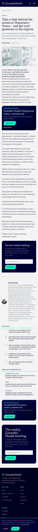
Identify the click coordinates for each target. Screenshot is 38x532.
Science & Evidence (7, 493)
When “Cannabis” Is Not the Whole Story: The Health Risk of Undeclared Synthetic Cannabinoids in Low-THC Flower (22, 347)
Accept (15, 528)
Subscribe (10, 267)
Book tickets (7, 127)
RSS (3, 517)
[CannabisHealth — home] (12, 3)
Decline (5, 528)
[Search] (30, 3)
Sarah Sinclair (6, 43)
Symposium (23, 500)
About (22, 503)
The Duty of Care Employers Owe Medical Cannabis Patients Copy (20, 331)
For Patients (5, 497)
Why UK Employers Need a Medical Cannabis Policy (20, 363)
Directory (23, 497)
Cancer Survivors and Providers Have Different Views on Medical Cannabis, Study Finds (20, 385)
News (3, 490)
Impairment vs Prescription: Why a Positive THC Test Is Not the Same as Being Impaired (21, 355)
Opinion (22, 493)
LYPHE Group (29, 97)
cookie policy (25, 524)
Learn (21, 490)
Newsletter (5, 511)
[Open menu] (34, 3)
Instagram (4, 514)
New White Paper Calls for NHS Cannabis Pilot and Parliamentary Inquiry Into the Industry (22, 338)
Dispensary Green (8, 89)
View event (10, 123)
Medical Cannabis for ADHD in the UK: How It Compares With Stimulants (20, 376)
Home (3, 10)
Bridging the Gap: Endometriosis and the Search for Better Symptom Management (19, 394)
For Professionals (7, 500)
